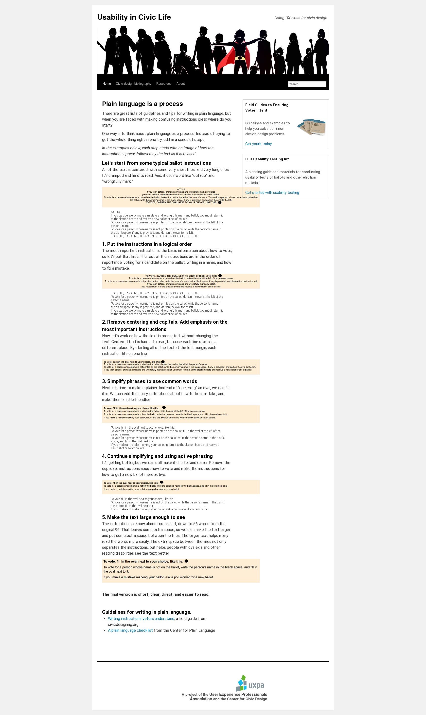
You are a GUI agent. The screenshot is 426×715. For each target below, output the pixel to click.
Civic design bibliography (133, 83)
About (181, 83)
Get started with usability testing (272, 192)
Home (107, 83)
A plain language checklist (130, 630)
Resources (164, 83)
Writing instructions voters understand (141, 618)
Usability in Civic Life (134, 16)
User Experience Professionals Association (228, 696)
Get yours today (258, 144)
